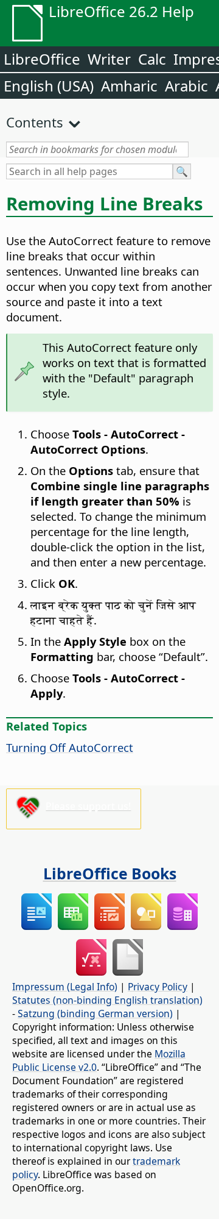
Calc (152, 59)
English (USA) (49, 86)
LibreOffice (42, 59)
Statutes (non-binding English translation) (107, 1000)
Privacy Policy (157, 986)
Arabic (186, 86)
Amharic (129, 86)
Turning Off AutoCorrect (69, 747)
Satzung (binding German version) (95, 1013)
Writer (109, 59)
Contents (34, 122)
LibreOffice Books (109, 873)
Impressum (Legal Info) (64, 986)
